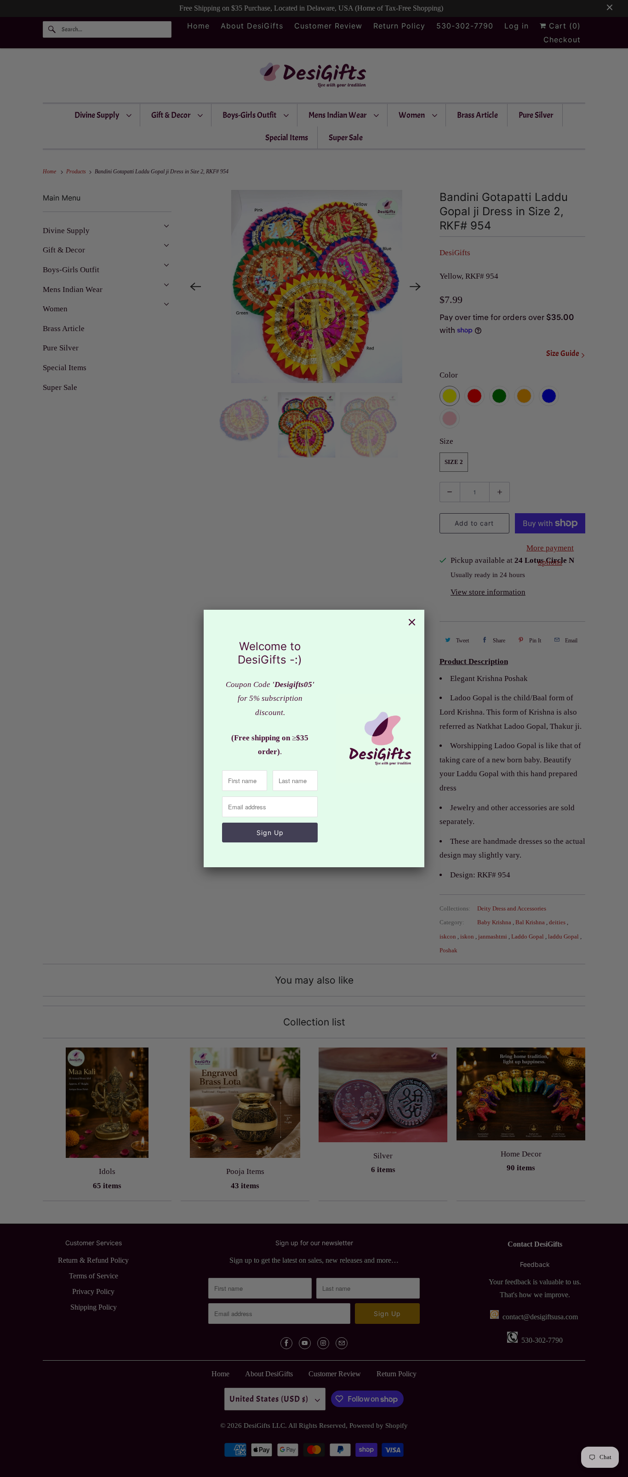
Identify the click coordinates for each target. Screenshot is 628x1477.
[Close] (412, 622)
